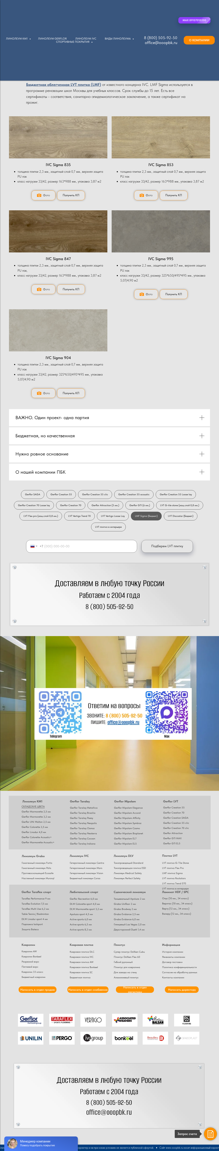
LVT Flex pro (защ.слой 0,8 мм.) (41, 515)
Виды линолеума (118, 38)
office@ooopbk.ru (161, 42)
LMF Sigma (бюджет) (146, 515)
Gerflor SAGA (32, 494)
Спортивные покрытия (73, 41)
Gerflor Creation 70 (70, 505)
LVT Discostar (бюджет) (180, 515)
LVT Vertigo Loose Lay (113, 515)
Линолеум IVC (85, 38)
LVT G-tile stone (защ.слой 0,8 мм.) (179, 505)
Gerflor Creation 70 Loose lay (34, 505)
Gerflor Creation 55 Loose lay (176, 494)
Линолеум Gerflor (52, 38)
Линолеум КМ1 (17, 38)
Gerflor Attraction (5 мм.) (105, 505)
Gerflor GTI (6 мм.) (139, 505)
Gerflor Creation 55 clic (95, 494)
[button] (194, 20)
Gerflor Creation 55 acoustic (133, 494)
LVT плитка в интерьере (108, 526)
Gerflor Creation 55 (61, 494)
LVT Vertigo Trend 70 (79, 515)
